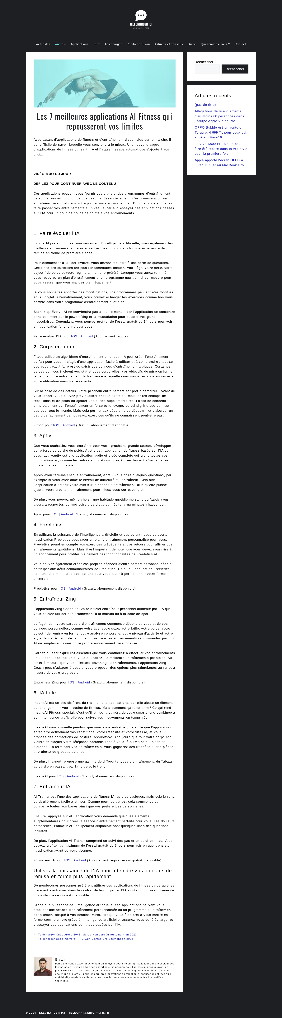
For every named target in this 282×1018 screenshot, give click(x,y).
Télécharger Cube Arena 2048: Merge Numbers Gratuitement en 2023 (87, 934)
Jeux (96, 44)
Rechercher (204, 62)
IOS (74, 336)
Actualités (43, 44)
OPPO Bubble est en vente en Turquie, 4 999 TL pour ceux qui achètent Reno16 (220, 132)
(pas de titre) (205, 105)
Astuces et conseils (168, 44)
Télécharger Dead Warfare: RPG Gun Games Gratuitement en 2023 (85, 938)
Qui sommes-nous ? (215, 44)
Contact (240, 44)
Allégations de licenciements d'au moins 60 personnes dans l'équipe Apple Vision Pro (219, 116)
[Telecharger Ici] (141, 20)
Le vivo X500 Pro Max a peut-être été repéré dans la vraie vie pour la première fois (221, 148)
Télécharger (113, 44)
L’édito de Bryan (138, 44)
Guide (192, 44)
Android (60, 44)
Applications (79, 44)
